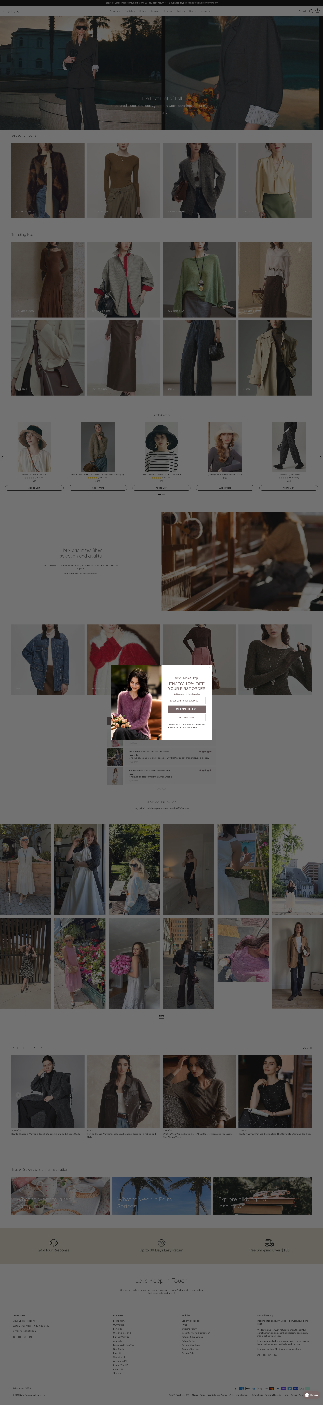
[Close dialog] (209, 667)
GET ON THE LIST (186, 709)
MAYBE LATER (187, 717)
